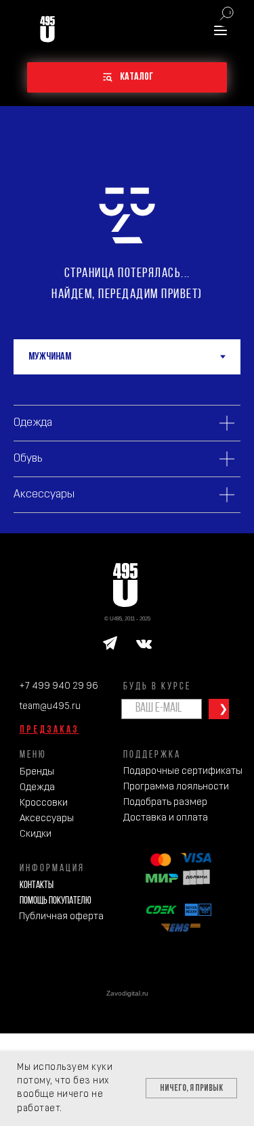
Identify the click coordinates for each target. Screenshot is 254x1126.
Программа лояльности (176, 787)
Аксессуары (47, 819)
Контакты (37, 886)
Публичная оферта (61, 917)
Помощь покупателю (55, 901)
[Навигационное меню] (220, 30)
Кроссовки (44, 803)
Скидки (35, 834)
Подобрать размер (165, 803)
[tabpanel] (127, 453)
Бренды (37, 772)
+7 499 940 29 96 (58, 686)
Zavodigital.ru (127, 993)
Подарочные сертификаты (182, 771)
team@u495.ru (50, 707)
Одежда (37, 788)
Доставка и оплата (165, 818)
